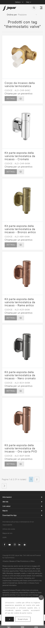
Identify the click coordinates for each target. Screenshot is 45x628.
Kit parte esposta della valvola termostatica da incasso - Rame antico (20, 302)
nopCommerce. (9, 557)
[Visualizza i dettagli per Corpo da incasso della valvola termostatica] (22, 56)
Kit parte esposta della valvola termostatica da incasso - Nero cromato (20, 375)
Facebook (4, 545)
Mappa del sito (7, 533)
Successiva (4, 485)
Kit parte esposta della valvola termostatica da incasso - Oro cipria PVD (21, 448)
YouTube (10, 545)
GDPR (4, 537)
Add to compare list (20, 98)
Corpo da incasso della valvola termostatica (20, 84)
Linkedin (20, 545)
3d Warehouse (24, 545)
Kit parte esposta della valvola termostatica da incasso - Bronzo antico (20, 229)
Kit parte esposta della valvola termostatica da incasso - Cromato (20, 156)
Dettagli (10, 98)
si (9, 619)
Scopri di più (24, 619)
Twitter (14, 545)
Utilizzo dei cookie (8, 529)
